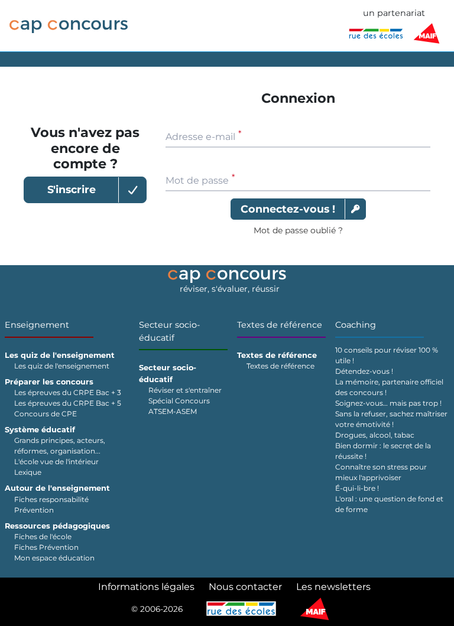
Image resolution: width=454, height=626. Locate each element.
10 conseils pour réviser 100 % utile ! (386, 355)
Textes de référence (279, 324)
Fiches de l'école (43, 536)
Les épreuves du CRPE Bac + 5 (67, 403)
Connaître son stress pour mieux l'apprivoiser (381, 472)
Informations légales (146, 586)
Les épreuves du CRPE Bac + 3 (67, 392)
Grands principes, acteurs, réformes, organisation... (59, 445)
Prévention (34, 510)
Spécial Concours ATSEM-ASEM (179, 406)
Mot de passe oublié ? (298, 230)
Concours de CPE (45, 413)
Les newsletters (333, 586)
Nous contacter (245, 586)
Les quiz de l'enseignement (61, 365)
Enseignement (37, 324)
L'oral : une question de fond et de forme (389, 504)
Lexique (27, 472)
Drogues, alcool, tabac (374, 435)
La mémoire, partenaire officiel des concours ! (389, 387)
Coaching (355, 324)
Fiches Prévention (46, 547)
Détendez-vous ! (364, 371)
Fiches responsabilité (51, 499)
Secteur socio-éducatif (169, 331)
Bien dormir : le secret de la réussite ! (383, 451)
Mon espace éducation (54, 557)
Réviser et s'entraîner (185, 390)
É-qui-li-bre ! (357, 488)
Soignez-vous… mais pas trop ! (388, 403)
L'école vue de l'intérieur (56, 461)
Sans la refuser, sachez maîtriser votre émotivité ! (391, 419)
